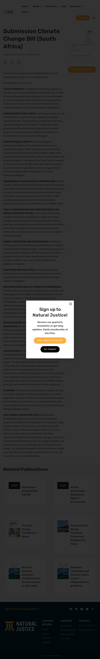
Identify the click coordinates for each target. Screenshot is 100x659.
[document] (50, 329)
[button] (70, 304)
